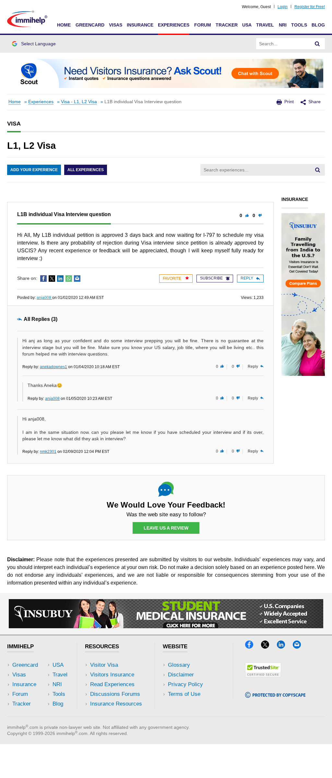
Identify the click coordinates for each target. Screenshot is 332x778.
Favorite (172, 278)
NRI (283, 24)
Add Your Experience (34, 170)
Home (64, 24)
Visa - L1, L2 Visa (79, 101)
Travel (265, 24)
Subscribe (211, 278)
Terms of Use (184, 694)
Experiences (173, 24)
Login (283, 7)
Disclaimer (181, 675)
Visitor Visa (104, 665)
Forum (202, 24)
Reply (247, 278)
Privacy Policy (185, 684)
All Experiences (85, 170)
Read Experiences (112, 684)
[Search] (317, 43)
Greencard (90, 24)
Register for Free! (309, 7)
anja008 (44, 297)
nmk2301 (48, 451)
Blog (318, 24)
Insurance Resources (116, 704)
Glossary (179, 665)
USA (247, 24)
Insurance (140, 24)
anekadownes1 (53, 367)
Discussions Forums (115, 694)
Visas (115, 24)
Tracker (227, 24)
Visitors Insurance (112, 675)
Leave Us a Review (166, 528)
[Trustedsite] (263, 675)
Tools (299, 24)
